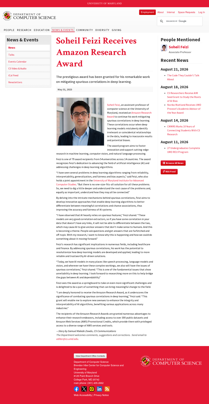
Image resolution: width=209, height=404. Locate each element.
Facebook (76, 389)
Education (42, 30)
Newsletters (15, 82)
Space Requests (186, 12)
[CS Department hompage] (171, 360)
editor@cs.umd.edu (67, 338)
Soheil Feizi (179, 46)
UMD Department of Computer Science (29, 16)
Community (84, 30)
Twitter (84, 389)
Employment (147, 12)
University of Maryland (104, 3)
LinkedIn (99, 389)
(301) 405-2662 (95, 383)
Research (24, 30)
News (11, 47)
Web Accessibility (83, 395)
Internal (171, 12)
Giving (116, 30)
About (160, 12)
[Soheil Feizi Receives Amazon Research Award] (80, 146)
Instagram (91, 389)
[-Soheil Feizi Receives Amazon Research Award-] (80, 121)
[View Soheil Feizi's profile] (164, 47)
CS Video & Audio (17, 68)
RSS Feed (170, 171)
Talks (11, 54)
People (9, 30)
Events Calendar (17, 61)
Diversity (102, 30)
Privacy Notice (101, 395)
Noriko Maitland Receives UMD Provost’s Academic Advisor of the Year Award (184, 108)
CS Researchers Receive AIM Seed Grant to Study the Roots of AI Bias (184, 96)
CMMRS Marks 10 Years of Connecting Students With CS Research (183, 130)
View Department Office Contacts (90, 355)
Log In (201, 12)
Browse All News (174, 163)
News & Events (63, 30)
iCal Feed (13, 75)
